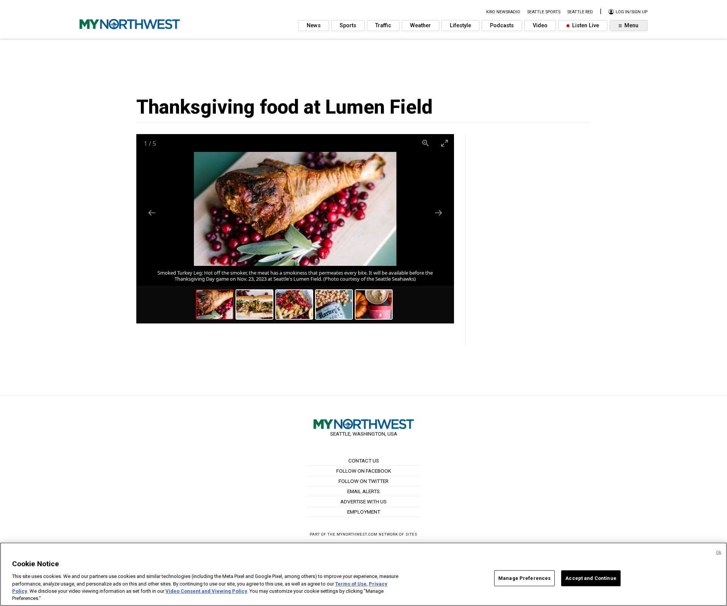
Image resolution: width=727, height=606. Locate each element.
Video (540, 25)
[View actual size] (425, 143)
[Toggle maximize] (444, 143)
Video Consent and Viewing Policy (206, 591)
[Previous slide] (152, 212)
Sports (348, 25)
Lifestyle (460, 25)
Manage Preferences (524, 578)
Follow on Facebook (363, 471)
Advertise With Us (363, 501)
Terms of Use (351, 583)
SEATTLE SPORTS (543, 11)
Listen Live (585, 25)
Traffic (383, 25)
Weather (420, 25)
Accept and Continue (590, 578)
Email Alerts (363, 491)
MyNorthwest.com (357, 534)
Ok (718, 552)
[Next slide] (438, 212)
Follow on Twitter (363, 481)
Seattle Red (580, 11)
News (314, 25)
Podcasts (502, 25)
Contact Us (363, 461)
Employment (363, 512)
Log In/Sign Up (631, 11)
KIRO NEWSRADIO (503, 11)
